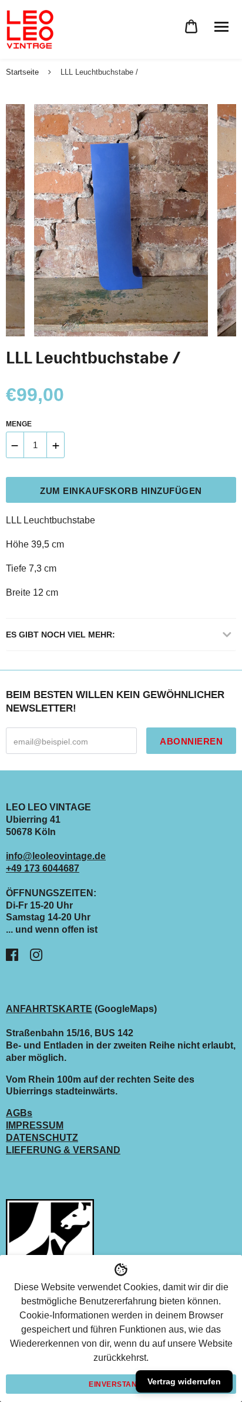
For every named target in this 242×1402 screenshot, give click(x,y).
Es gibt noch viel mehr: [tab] (60, 634)
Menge (19, 424)
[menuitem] (191, 26)
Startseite (22, 72)
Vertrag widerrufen (184, 1381)
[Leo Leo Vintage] (29, 29)
